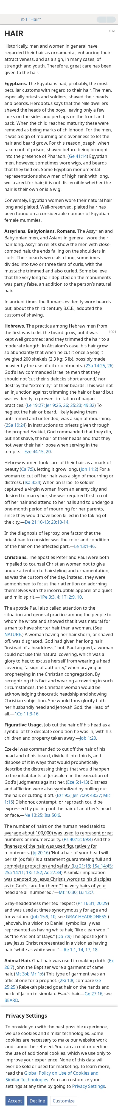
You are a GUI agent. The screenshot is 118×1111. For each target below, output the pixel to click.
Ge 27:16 (93, 994)
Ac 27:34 (52, 872)
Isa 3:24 (32, 482)
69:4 (86, 839)
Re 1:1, (70, 950)
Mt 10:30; (68, 892)
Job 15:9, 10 (43, 916)
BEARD (11, 1000)
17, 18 (90, 950)
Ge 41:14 (78, 156)
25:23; (75, 405)
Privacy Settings (88, 1086)
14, (80, 950)
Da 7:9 (63, 936)
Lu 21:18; (82, 866)
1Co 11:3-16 (26, 714)
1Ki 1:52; (34, 872)
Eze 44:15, (34, 451)
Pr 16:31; (86, 903)
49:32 (88, 405)
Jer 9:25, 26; (57, 405)
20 (48, 451)
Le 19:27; (36, 405)
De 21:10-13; (37, 522)
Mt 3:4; (22, 974)
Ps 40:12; (73, 839)
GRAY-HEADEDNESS (86, 916)
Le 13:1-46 (84, 546)
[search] (111, 7)
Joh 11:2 (89, 469)
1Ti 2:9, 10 (71, 597)
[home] (8, 7)
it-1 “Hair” (31, 19)
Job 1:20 (88, 738)
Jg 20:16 (41, 853)
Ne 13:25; (33, 815)
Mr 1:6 (36, 974)
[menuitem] (8, 7)
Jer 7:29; (80, 795)
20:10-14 (59, 522)
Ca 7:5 (27, 469)
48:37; (95, 795)
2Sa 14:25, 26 (99, 366)
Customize (64, 1101)
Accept (15, 1101)
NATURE (12, 634)
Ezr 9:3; (64, 795)
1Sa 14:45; (102, 866)
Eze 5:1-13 (77, 782)
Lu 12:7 (85, 892)
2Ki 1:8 (66, 980)
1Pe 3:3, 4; (50, 597)
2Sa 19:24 (15, 425)
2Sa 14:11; (14, 872)
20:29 (101, 903)
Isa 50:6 (51, 815)
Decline (37, 1101)
